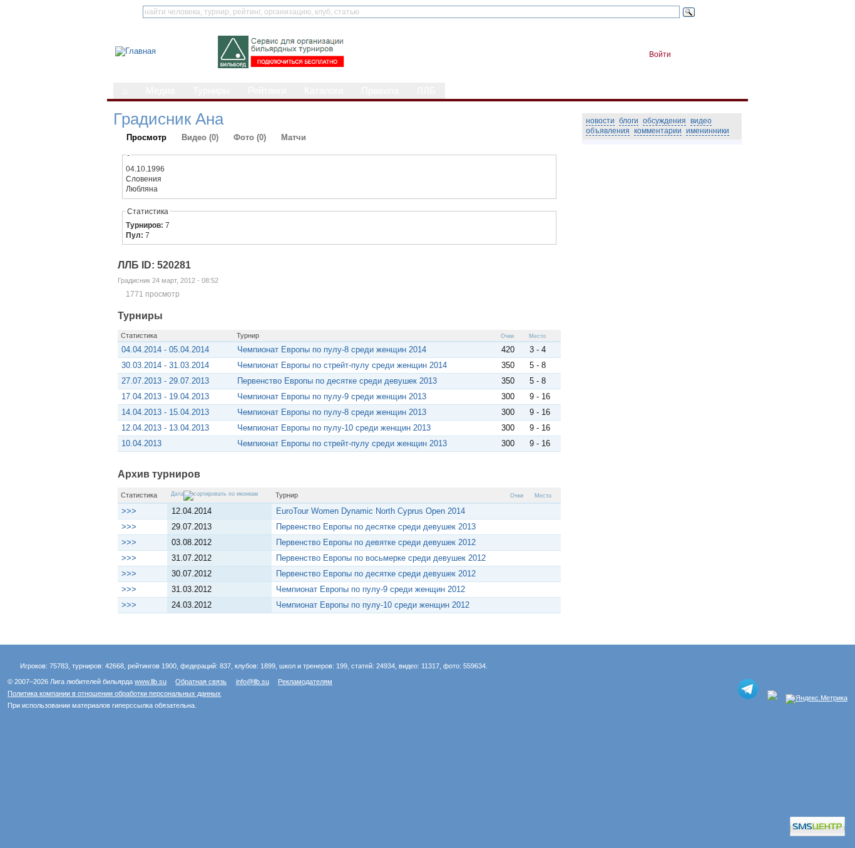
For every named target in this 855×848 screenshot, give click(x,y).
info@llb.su (252, 681)
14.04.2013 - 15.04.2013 (165, 412)
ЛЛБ (426, 91)
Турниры (211, 91)
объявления (608, 130)
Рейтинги (267, 91)
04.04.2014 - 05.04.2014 (165, 349)
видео (701, 120)
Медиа (160, 91)
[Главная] (135, 51)
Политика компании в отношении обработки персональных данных (114, 693)
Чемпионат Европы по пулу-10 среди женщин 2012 (372, 605)
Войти (660, 54)
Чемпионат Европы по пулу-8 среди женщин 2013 (331, 412)
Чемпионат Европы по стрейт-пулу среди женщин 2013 (342, 443)
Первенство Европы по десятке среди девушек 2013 (337, 381)
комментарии (658, 130)
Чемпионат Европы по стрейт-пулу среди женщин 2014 (342, 365)
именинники (707, 130)
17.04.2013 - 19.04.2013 (165, 396)
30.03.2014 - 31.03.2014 (165, 365)
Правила (380, 91)
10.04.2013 (141, 443)
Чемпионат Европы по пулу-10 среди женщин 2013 (334, 427)
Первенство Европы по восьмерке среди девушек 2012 (381, 558)
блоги (628, 120)
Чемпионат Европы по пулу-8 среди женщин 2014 (331, 349)
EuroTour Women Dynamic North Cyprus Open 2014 (370, 511)
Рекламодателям (305, 681)
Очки (507, 336)
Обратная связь (201, 681)
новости (600, 120)
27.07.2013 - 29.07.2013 (165, 381)
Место (537, 336)
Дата (177, 494)
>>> (128, 511)
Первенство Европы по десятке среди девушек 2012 (376, 573)
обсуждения (664, 120)
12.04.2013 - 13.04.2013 (165, 427)
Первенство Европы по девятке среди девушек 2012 (376, 542)
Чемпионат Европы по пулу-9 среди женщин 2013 (331, 396)
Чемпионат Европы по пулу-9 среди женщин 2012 (370, 589)
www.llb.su (150, 681)
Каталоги (323, 91)
